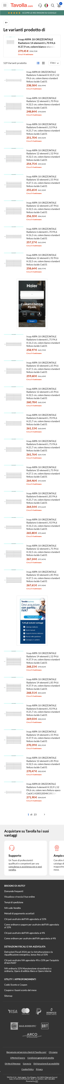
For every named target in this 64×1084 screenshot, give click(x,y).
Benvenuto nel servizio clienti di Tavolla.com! (26, 1052)
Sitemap (8, 995)
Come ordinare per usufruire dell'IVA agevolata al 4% (30, 938)
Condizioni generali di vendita (40, 1057)
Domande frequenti (13, 891)
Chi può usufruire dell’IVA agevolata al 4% (24, 933)
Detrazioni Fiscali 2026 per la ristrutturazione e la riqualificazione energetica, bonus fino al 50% (28, 953)
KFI (36, 1081)
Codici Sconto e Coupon (15, 984)
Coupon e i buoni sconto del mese (20, 990)
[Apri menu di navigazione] (5, 5)
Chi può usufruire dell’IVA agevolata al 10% (25, 919)
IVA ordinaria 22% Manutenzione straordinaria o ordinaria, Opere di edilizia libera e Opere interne (27, 970)
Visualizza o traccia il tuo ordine (19, 896)
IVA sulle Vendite (12, 908)
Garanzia (27, 1063)
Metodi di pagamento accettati (19, 913)
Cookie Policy (28, 1069)
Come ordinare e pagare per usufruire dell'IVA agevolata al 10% (31, 926)
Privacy (39, 1069)
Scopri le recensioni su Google (39, 13)
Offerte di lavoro (17, 1057)
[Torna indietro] (6, 23)
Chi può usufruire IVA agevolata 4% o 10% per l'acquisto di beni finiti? (31, 961)
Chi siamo (53, 1052)
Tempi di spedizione (13, 902)
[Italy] (46, 5)
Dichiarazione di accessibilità (46, 1063)
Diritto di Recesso (12, 1063)
